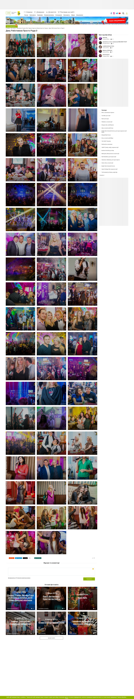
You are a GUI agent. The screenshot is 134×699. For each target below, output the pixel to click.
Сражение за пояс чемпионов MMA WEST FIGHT (115, 41)
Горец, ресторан (41, 633)
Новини (29, 12)
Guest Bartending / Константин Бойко (51, 597)
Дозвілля (52, 12)
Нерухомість (66, 15)
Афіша (73, 15)
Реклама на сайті (67, 12)
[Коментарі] (94, 558)
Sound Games (106, 54)
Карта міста (33, 15)
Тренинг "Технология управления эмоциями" (20, 622)
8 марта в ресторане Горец (51, 622)
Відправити (89, 578)
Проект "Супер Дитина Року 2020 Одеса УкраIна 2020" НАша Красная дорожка (20, 597)
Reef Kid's (82, 598)
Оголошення (58, 15)
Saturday (105, 37)
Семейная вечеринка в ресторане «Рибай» (82, 622)
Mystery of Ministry (107, 50)
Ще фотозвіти (51, 638)
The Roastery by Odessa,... (43, 608)
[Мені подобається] (92, 558)
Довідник (40, 12)
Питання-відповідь (49, 15)
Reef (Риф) (71, 608)
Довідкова (40, 15)
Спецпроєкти (79, 15)
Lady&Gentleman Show (108, 46)
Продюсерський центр (12, 608)
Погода (26, 15)
